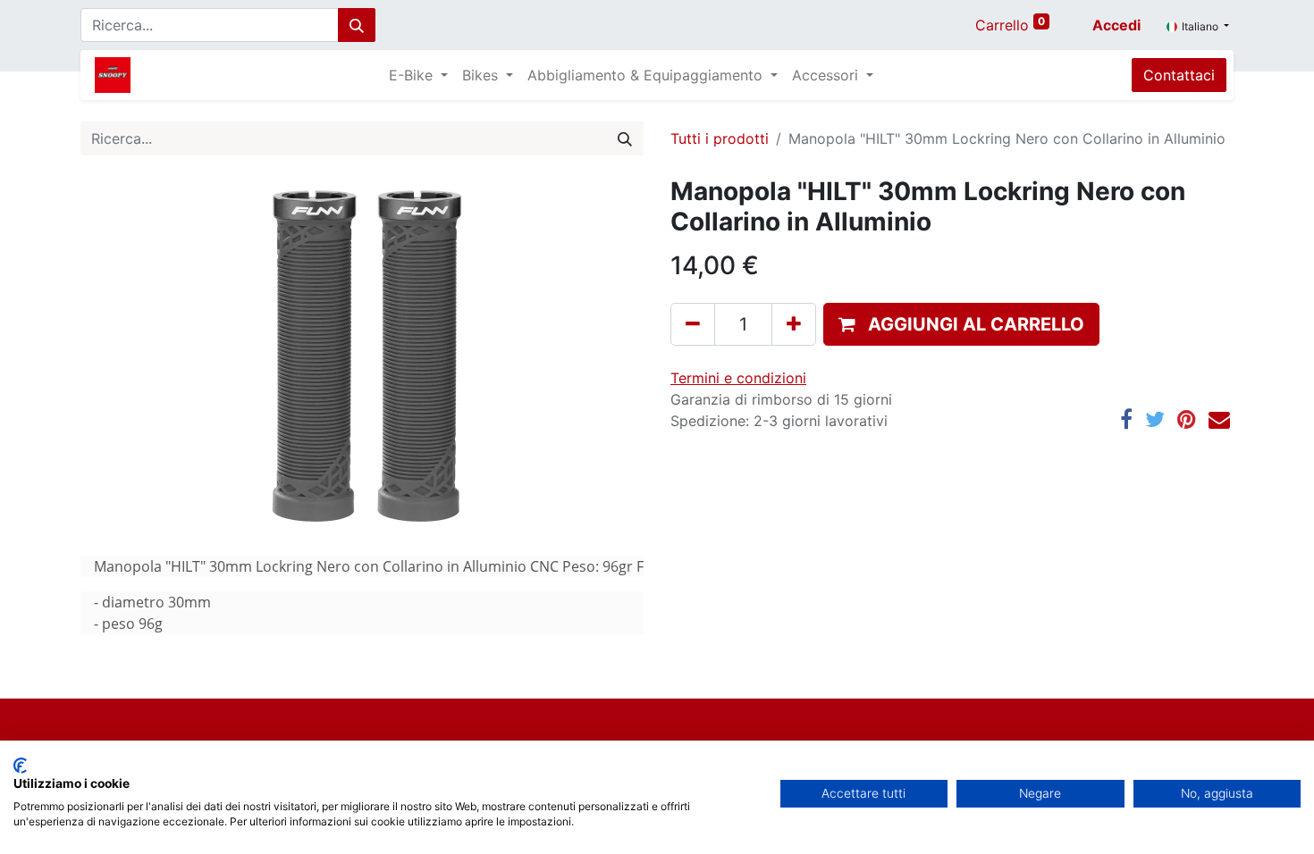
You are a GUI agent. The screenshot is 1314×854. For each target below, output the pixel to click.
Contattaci (1179, 75)
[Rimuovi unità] (692, 324)
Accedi (1116, 25)
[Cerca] (356, 25)
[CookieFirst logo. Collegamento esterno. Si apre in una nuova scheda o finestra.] (20, 766)
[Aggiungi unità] (793, 324)
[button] (961, 324)
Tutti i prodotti (719, 138)
